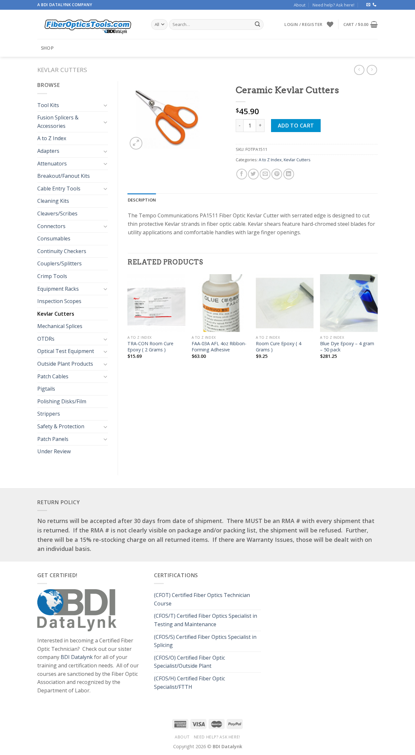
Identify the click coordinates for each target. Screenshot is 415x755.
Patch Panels (52, 439)
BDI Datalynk (77, 657)
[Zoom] (136, 143)
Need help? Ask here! (333, 5)
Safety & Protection (60, 426)
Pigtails (46, 388)
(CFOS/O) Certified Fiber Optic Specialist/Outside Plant (189, 662)
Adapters (48, 150)
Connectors (51, 226)
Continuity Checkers (61, 251)
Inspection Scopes (59, 301)
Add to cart (296, 125)
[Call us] (374, 5)
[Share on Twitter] (253, 174)
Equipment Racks (58, 288)
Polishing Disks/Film (61, 401)
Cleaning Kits (53, 200)
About (299, 5)
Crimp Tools (52, 276)
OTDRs (45, 338)
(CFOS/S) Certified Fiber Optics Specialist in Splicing (205, 641)
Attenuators (52, 163)
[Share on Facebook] (241, 174)
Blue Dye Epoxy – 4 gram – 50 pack (347, 347)
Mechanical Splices (59, 326)
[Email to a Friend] (265, 174)
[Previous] (128, 322)
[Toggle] (105, 105)
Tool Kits (48, 105)
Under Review (54, 451)
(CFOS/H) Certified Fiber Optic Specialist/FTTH (189, 682)
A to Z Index (51, 138)
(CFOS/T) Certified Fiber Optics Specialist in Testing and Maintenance (205, 620)
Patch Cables (52, 376)
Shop (47, 48)
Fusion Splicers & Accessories (57, 121)
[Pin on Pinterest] (276, 174)
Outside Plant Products (65, 363)
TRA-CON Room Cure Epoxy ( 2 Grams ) (150, 347)
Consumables (53, 238)
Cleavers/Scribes (57, 213)
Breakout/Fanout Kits (63, 175)
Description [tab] (142, 200)
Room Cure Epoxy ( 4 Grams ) (278, 347)
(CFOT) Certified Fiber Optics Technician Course (202, 599)
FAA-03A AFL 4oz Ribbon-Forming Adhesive (219, 347)
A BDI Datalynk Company (64, 4)
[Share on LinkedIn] (288, 174)
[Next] (377, 322)
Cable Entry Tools (58, 188)
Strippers (48, 413)
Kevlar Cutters (62, 70)
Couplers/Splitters (59, 263)
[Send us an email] (368, 5)
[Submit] (257, 24)
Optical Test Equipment (65, 351)
